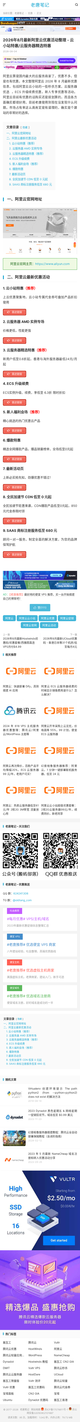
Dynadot (8, 1361)
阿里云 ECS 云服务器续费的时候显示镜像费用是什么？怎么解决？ (59, 690)
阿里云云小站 (27, 618)
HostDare (34, 1374)
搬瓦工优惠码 (36, 1387)
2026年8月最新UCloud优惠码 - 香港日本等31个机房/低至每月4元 (60, 642)
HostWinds (35, 1348)
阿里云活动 (49, 625)
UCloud (58, 1374)
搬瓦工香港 (61, 1400)
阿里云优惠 (48, 618)
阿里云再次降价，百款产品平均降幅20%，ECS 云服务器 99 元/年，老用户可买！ (21, 769)
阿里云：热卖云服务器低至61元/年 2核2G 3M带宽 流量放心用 (21, 809)
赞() (40, 607)
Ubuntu (7, 1400)
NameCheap (62, 1355)
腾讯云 (32, 1342)
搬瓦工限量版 (11, 1380)
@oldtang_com (22, 900)
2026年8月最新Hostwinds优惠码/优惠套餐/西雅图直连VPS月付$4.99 (20, 642)
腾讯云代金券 (62, 1387)
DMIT (6, 1368)
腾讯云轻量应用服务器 (14, 1355)
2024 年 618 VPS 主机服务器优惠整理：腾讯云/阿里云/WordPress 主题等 (21, 730)
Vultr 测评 (34, 1380)
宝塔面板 (8, 1393)
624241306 (20, 893)
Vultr (57, 1342)
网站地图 (35, 1409)
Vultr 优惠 (9, 1387)
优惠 (30, 13)
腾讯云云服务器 (12, 1374)
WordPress (35, 1355)
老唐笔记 (40, 5)
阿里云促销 (67, 618)
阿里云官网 (30, 625)
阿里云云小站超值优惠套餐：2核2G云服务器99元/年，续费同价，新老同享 (59, 809)
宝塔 (56, 1393)
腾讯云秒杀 (61, 1368)
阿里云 (9, 618)
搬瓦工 (7, 1342)
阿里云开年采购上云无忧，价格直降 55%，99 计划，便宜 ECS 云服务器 (59, 730)
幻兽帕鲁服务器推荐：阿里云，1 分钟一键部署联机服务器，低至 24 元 (59, 769)
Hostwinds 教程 (38, 1361)
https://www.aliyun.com (52, 264)
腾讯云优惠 (10, 1348)
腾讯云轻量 (61, 1380)
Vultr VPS (34, 1368)
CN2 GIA (33, 1393)
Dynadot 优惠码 (38, 1400)
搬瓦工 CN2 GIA (64, 1361)
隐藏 (25, 127)
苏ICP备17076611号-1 (56, 1409)
